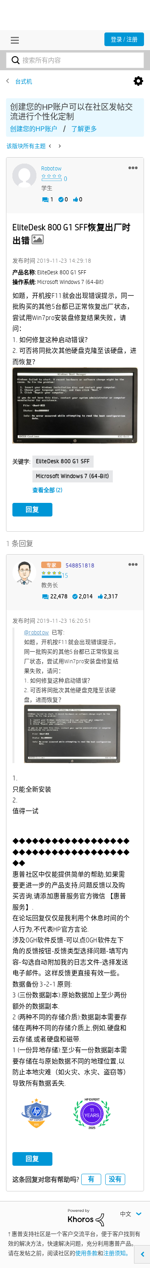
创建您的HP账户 (34, 129)
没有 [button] (115, 1179)
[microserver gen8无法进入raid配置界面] (59, 146)
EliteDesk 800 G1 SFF (63, 461)
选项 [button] (138, 81)
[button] (133, 167)
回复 (32, 509)
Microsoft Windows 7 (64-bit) (72, 476)
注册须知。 (117, 1253)
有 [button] (91, 1179)
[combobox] (75, 60)
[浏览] (13, 40)
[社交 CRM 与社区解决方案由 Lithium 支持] (86, 1217)
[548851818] (24, 573)
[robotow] (24, 176)
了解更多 (84, 129)
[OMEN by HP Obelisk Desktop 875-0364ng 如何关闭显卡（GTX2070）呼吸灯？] (50, 146)
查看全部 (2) (47, 490)
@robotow (36, 632)
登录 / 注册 (124, 39)
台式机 (23, 81)
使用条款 (86, 1253)
